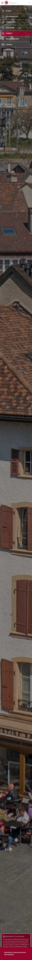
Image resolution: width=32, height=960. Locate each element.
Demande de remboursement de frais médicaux (15, 953)
